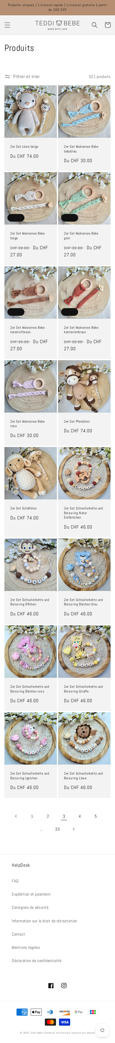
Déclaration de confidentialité (37, 960)
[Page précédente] (16, 816)
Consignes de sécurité (30, 907)
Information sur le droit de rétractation (44, 921)
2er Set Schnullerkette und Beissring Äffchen (29, 602)
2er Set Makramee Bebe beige (27, 235)
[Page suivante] (73, 829)
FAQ (15, 880)
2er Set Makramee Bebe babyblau (81, 149)
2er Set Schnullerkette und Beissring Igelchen (29, 775)
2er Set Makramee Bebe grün (81, 235)
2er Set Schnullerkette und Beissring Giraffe (83, 689)
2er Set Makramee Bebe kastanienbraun (81, 330)
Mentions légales (26, 947)
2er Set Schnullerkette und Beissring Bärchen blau (83, 602)
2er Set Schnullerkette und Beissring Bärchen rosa (29, 689)
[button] (7, 25)
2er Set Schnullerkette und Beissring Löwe (83, 775)
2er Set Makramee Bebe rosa (27, 424)
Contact (18, 934)
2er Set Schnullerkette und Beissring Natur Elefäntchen (83, 513)
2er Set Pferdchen (77, 421)
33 (57, 829)
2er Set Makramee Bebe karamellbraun (27, 330)
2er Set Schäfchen (23, 508)
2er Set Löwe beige (24, 147)
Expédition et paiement (31, 894)
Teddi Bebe (36, 1032)
